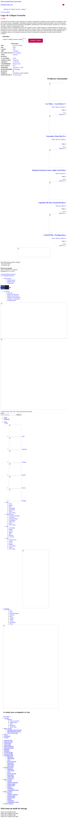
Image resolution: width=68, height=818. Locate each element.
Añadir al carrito (35, 40)
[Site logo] (7, 4)
